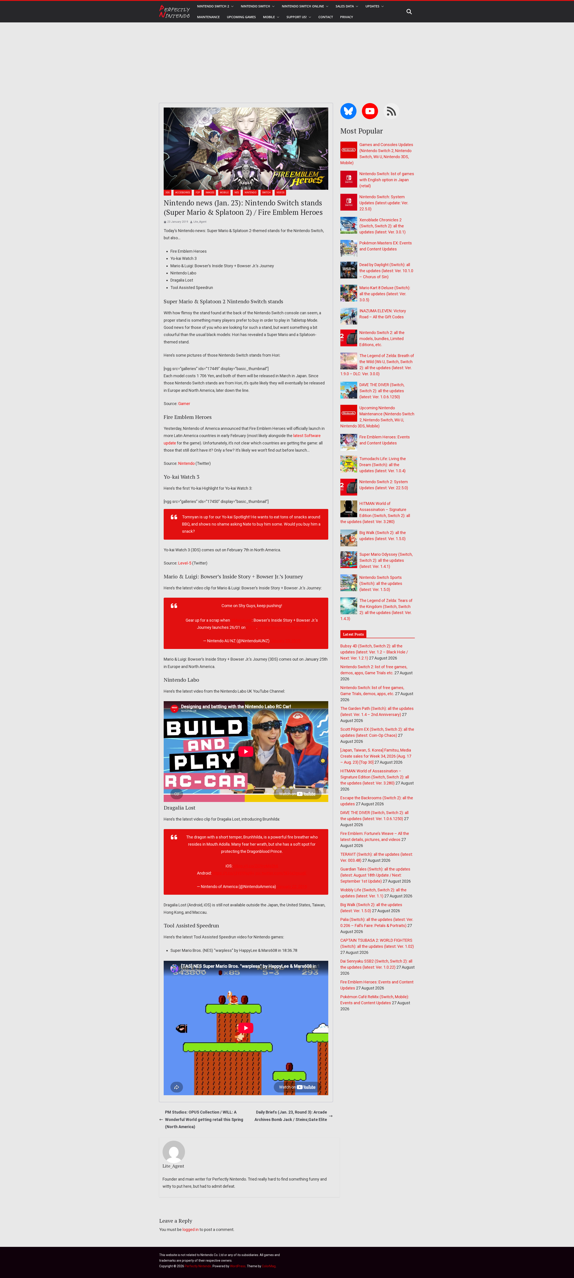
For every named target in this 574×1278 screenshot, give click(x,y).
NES (237, 192)
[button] (231, 6)
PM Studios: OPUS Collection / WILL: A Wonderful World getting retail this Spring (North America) (204, 1119)
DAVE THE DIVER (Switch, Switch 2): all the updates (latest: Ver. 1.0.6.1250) (381, 390)
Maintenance (208, 17)
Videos (280, 192)
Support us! (297, 17)
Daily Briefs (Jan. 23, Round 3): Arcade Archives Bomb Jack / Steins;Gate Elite (290, 1116)
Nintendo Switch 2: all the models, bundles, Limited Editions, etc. (381, 338)
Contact (325, 17)
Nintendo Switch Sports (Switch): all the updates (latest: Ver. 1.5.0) (380, 583)
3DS (167, 192)
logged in (191, 1229)
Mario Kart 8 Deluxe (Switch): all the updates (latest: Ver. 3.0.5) (384, 293)
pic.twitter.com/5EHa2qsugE (281, 873)
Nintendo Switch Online (303, 6)
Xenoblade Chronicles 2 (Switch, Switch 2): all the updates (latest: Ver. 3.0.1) (382, 226)
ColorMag (269, 1266)
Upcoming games (241, 17)
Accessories (182, 192)
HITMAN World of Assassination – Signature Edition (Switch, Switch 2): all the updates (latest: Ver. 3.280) (374, 777)
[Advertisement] (287, 56)
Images (210, 192)
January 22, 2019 (292, 886)
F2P (198, 192)
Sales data (345, 6)
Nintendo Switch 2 (213, 6)
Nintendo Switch (255, 6)
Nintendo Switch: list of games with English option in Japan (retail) (386, 179)
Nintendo (251, 192)
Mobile (269, 17)
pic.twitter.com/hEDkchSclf (282, 627)
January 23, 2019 (285, 640)
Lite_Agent (200, 221)
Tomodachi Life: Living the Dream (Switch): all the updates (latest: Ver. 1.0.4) (382, 464)
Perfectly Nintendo (198, 1266)
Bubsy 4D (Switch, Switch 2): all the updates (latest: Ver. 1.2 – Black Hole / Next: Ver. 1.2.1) (374, 652)
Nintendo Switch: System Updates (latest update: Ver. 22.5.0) (383, 202)
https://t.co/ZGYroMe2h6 (255, 866)
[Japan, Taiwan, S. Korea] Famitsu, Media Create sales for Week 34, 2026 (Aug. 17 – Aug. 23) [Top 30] (375, 756)
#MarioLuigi (241, 620)
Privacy (346, 17)
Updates (372, 6)
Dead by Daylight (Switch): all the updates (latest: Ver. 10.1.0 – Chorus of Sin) (386, 270)
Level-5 (184, 563)
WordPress (238, 1266)
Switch (266, 192)
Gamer (184, 403)
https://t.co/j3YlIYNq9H (233, 873)
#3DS (251, 627)
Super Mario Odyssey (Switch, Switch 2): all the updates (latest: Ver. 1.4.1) (386, 560)
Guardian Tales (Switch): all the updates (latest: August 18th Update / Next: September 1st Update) (375, 875)
